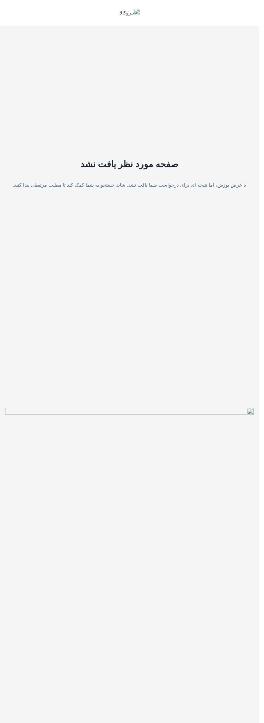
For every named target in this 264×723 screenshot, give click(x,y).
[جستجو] (8, 13)
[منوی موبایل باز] (251, 13)
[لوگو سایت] (130, 12)
